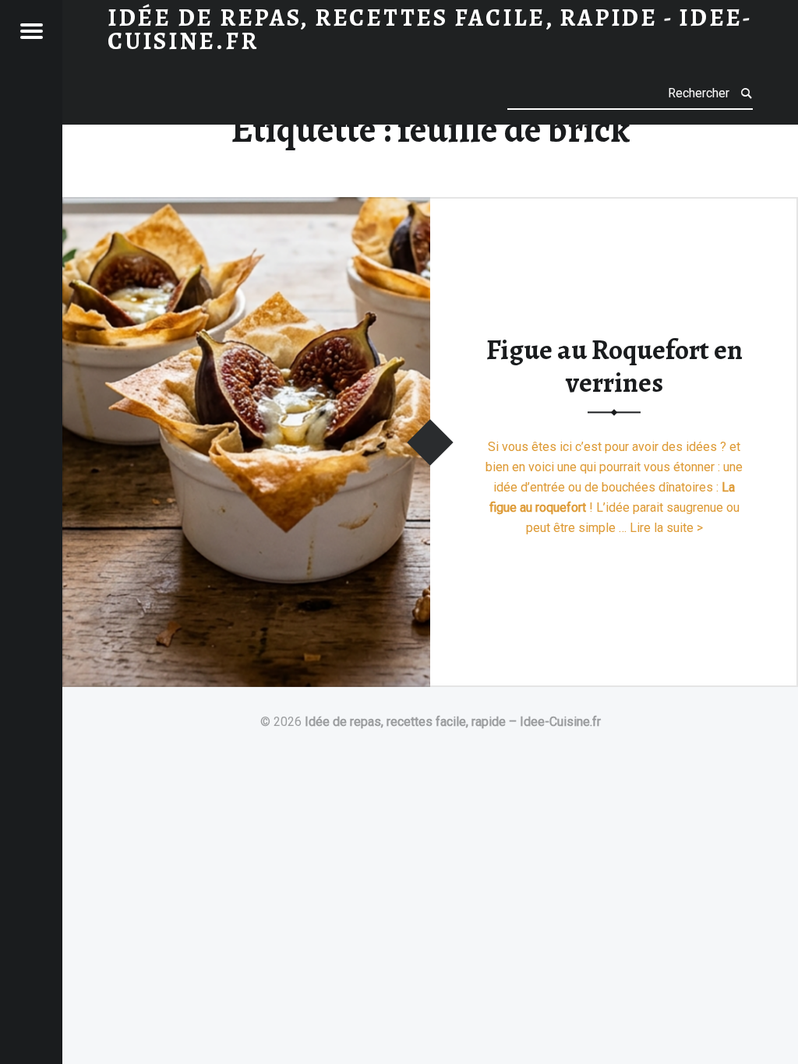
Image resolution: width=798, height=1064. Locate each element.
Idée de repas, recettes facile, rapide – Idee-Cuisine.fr (453, 721)
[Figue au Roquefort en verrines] (246, 206)
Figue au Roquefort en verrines (614, 366)
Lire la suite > (666, 527)
